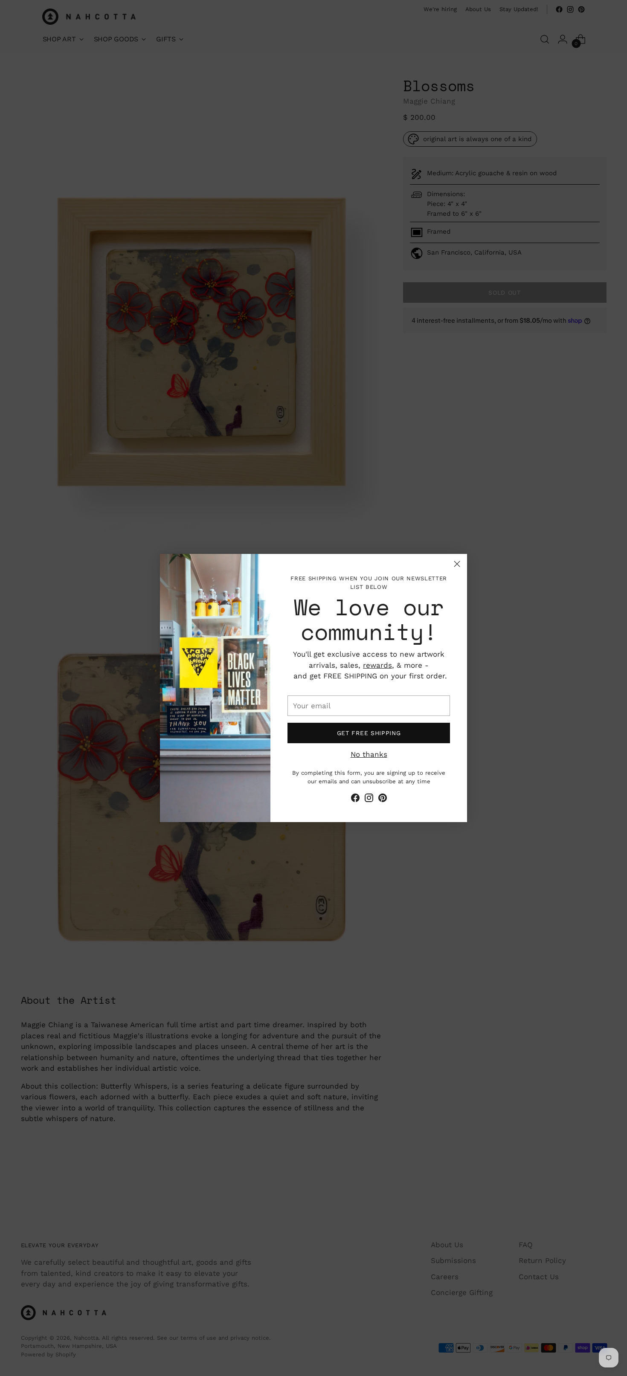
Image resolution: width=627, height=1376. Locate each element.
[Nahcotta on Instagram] (369, 799)
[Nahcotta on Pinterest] (382, 799)
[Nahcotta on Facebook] (355, 799)
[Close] (457, 564)
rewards (377, 665)
